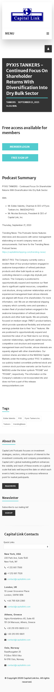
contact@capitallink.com (18, 579)
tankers (11, 102)
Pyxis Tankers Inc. (32, 418)
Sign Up (8, 513)
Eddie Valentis (9, 418)
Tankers (6, 424)
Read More (10, 486)
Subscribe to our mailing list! (15, 507)
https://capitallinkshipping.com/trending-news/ (24, 252)
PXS (20, 418)
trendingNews (19, 424)
